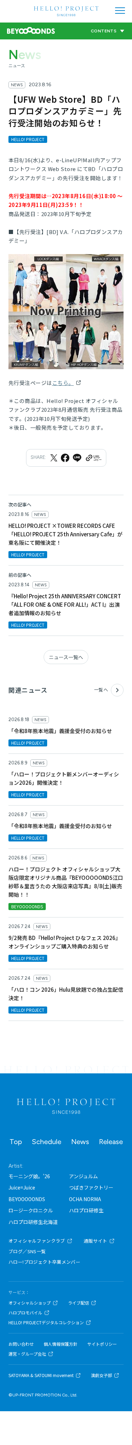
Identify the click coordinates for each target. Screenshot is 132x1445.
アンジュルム (83, 1176)
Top (16, 1141)
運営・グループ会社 (27, 1354)
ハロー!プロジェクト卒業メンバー (44, 1261)
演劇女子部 (101, 1375)
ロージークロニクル (30, 1210)
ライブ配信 (78, 1303)
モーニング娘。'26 (29, 1176)
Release (111, 1141)
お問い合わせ (21, 1344)
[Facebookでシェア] (65, 458)
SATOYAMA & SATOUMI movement (41, 1375)
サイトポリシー (102, 1344)
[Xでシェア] (53, 457)
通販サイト (95, 1240)
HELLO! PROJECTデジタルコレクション (46, 1322)
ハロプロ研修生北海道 (33, 1221)
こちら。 (63, 382)
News (80, 1141)
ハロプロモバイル (25, 1312)
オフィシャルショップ (29, 1303)
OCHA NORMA (85, 1199)
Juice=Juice (21, 1187)
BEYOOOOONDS (26, 1199)
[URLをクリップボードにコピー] (93, 458)
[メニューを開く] (120, 10)
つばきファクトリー (91, 1187)
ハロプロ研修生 (86, 1210)
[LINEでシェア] (77, 458)
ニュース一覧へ (66, 657)
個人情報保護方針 (60, 1344)
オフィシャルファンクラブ (36, 1240)
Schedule (46, 1141)
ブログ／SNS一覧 (27, 1251)
